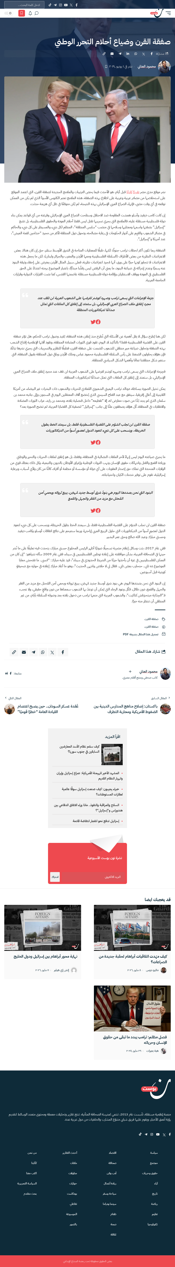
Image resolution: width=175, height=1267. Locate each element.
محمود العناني (147, 67)
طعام (113, 1214)
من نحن (32, 1153)
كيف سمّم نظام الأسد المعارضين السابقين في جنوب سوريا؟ (79, 749)
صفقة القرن (151, 619)
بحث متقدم (30, 1194)
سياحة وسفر (109, 1194)
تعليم (155, 1214)
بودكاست (72, 1194)
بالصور (73, 1224)
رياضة (154, 1204)
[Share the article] (151, 53)
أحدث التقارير (70, 1153)
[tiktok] (140, 1135)
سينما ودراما (109, 1204)
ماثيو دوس (152, 970)
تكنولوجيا (153, 1224)
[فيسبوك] (11, 673)
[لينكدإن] (6, 673)
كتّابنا (34, 1163)
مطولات (73, 1173)
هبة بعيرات (152, 1051)
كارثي (129, 192)
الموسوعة (71, 1214)
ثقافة (113, 1235)
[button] (167, 13)
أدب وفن (111, 1173)
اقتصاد (112, 1153)
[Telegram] (55, 4)
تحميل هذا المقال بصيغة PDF (140, 634)
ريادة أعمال (110, 1183)
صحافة (112, 1163)
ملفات (73, 1163)
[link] (98, 322)
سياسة (154, 1153)
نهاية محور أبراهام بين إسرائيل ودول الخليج (45, 956)
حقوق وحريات (150, 1173)
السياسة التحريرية (27, 1183)
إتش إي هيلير (61, 970)
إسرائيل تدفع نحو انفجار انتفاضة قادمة (96, 821)
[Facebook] (76, 4)
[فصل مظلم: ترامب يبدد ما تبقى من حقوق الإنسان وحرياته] (132, 1009)
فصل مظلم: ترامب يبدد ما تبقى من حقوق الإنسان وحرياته (135, 1039)
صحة (113, 1224)
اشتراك (54, 877)
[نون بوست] (156, 13)
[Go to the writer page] (165, 673)
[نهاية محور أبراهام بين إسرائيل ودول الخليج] (42, 928)
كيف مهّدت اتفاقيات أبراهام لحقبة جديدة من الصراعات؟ (133, 959)
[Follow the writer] (130, 671)
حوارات (73, 1183)
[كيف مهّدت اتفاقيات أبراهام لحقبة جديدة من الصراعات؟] (132, 928)
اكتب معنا (31, 1173)
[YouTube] (66, 4)
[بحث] (36, 13)
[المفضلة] (21, 13)
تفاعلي (73, 1204)
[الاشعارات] (30, 13)
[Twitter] (71, 4)
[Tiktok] (49, 4)
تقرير (136, 192)
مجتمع (154, 1163)
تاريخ (155, 1194)
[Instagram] (60, 4)
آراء (156, 1183)
